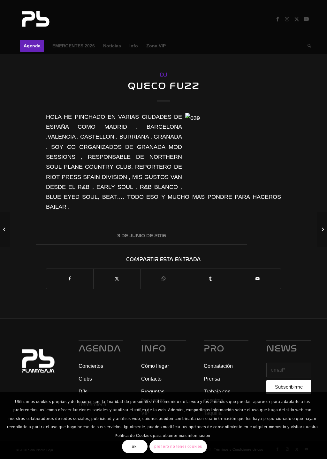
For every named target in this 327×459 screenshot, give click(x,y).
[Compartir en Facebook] (69, 278)
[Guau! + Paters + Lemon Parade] (5, 229)
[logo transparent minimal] (35, 19)
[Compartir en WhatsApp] (164, 278)
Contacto (151, 379)
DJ (163, 75)
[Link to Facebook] (277, 19)
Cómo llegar (155, 366)
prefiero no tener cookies (178, 446)
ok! (135, 446)
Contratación (218, 366)
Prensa (212, 379)
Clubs (85, 379)
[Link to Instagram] (287, 19)
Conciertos (91, 366)
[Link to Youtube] (306, 19)
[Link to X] (296, 19)
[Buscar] (307, 46)
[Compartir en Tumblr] (210, 278)
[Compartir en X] (117, 278)
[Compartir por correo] (257, 278)
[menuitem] (32, 46)
